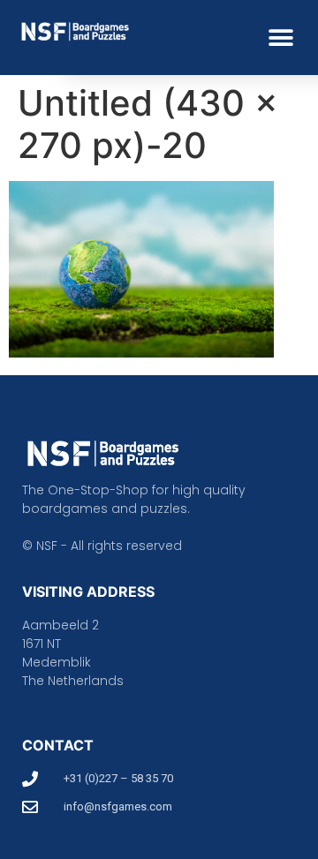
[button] (280, 37)
